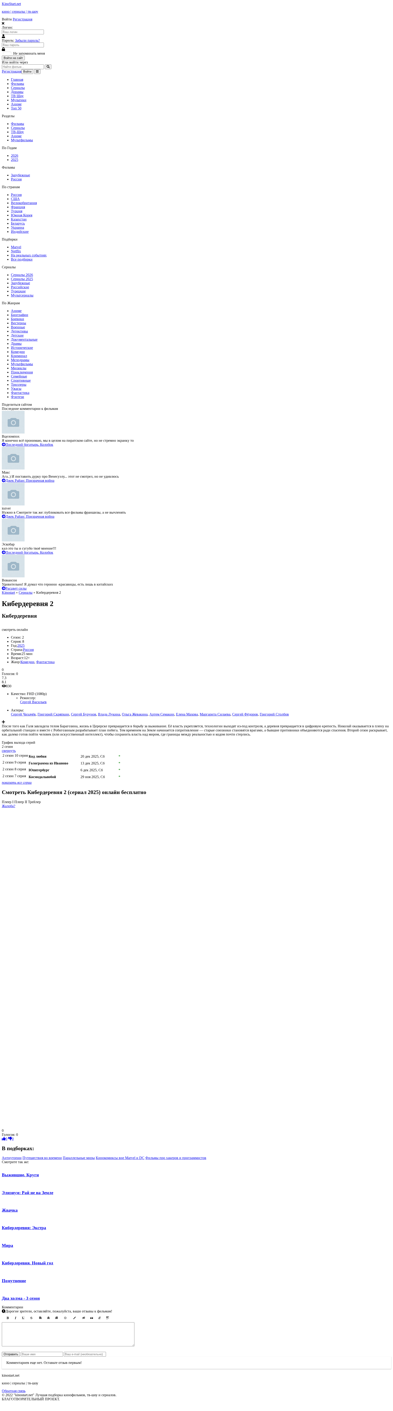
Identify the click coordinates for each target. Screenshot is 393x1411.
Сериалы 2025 (22, 279)
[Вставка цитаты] (91, 1318)
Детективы (19, 331)
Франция (18, 207)
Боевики (17, 319)
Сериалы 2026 (22, 275)
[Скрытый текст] (83, 1318)
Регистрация (22, 19)
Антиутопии (12, 1158)
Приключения (22, 372)
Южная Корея (21, 215)
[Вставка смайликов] (65, 1318)
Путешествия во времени (42, 1158)
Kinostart (8, 592)
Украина (17, 227)
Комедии (18, 352)
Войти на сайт (13, 58)
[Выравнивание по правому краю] (56, 1318)
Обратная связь (13, 1391)
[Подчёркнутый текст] (23, 1318)
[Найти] (48, 66)
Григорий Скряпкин (53, 714)
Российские (20, 287)
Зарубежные (20, 175)
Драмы (16, 343)
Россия (16, 179)
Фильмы (17, 84)
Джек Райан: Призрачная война (29, 480)
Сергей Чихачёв (23, 714)
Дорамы (17, 92)
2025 (14, 160)
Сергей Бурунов (83, 714)
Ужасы (16, 389)
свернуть (9, 751)
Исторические (22, 348)
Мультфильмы (22, 140)
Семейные (19, 376)
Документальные (24, 339)
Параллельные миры (79, 1158)
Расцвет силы (16, 588)
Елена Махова (187, 714)
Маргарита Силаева (215, 714)
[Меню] (37, 71)
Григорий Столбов (274, 714)
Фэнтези (17, 397)
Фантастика (20, 393)
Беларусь (18, 223)
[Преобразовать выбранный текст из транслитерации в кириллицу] (99, 1318)
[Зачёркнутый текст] (31, 1318)
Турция (16, 211)
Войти (27, 71)
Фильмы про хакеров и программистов (175, 1158)
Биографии (19, 315)
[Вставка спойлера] (107, 1318)
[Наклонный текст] (15, 1318)
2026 (14, 155)
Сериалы (18, 88)
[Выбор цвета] (74, 1318)
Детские (17, 335)
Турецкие (18, 291)
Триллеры (18, 384)
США (15, 199)
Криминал (19, 356)
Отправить (11, 1354)
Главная (17, 79)
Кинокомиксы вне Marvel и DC (120, 1158)
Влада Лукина (109, 714)
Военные (18, 327)
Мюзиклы (18, 368)
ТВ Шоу (17, 96)
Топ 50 (16, 108)
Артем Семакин (161, 714)
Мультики (18, 100)
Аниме (16, 104)
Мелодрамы (20, 360)
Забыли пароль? (27, 40)
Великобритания (24, 203)
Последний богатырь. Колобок (29, 445)
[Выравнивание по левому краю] (40, 1318)
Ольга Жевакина (135, 714)
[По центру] (48, 1318)
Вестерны (18, 323)
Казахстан (19, 219)
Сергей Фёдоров (245, 714)
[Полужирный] (7, 1318)
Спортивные (21, 380)
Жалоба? (8, 806)
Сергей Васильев (33, 702)
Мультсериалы (22, 295)
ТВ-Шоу (17, 132)
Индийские (20, 231)
